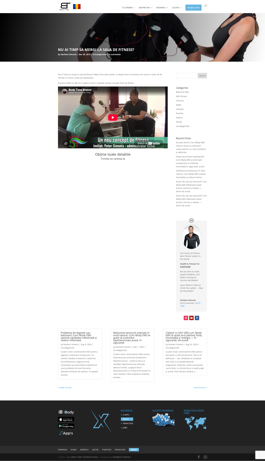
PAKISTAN (106, 449)
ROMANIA (62, 449)
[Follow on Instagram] (186, 318)
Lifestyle (180, 109)
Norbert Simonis (69, 54)
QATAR (95, 449)
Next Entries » (200, 387)
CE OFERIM (127, 8)
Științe (179, 122)
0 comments (115, 54)
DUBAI (73, 449)
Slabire (179, 117)
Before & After (182, 92)
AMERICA (84, 449)
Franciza (180, 100)
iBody (178, 105)
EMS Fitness (181, 96)
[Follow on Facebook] (197, 318)
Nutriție (179, 113)
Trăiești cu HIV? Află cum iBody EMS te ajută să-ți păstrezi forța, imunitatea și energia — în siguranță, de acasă (184, 336)
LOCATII (175, 8)
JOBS (125, 427)
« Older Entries (65, 387)
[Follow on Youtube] (191, 318)
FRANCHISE (128, 423)
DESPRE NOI (144, 8)
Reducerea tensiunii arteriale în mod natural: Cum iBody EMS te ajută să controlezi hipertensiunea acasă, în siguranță (131, 337)
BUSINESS (160, 8)
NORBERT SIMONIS (122, 457)
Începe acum (193, 7)
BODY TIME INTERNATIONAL (84, 457)
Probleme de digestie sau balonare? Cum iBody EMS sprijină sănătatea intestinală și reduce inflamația (79, 336)
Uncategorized (182, 126)
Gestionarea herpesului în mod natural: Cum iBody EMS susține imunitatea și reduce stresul (191, 174)
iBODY (126, 419)
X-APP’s (126, 414)
